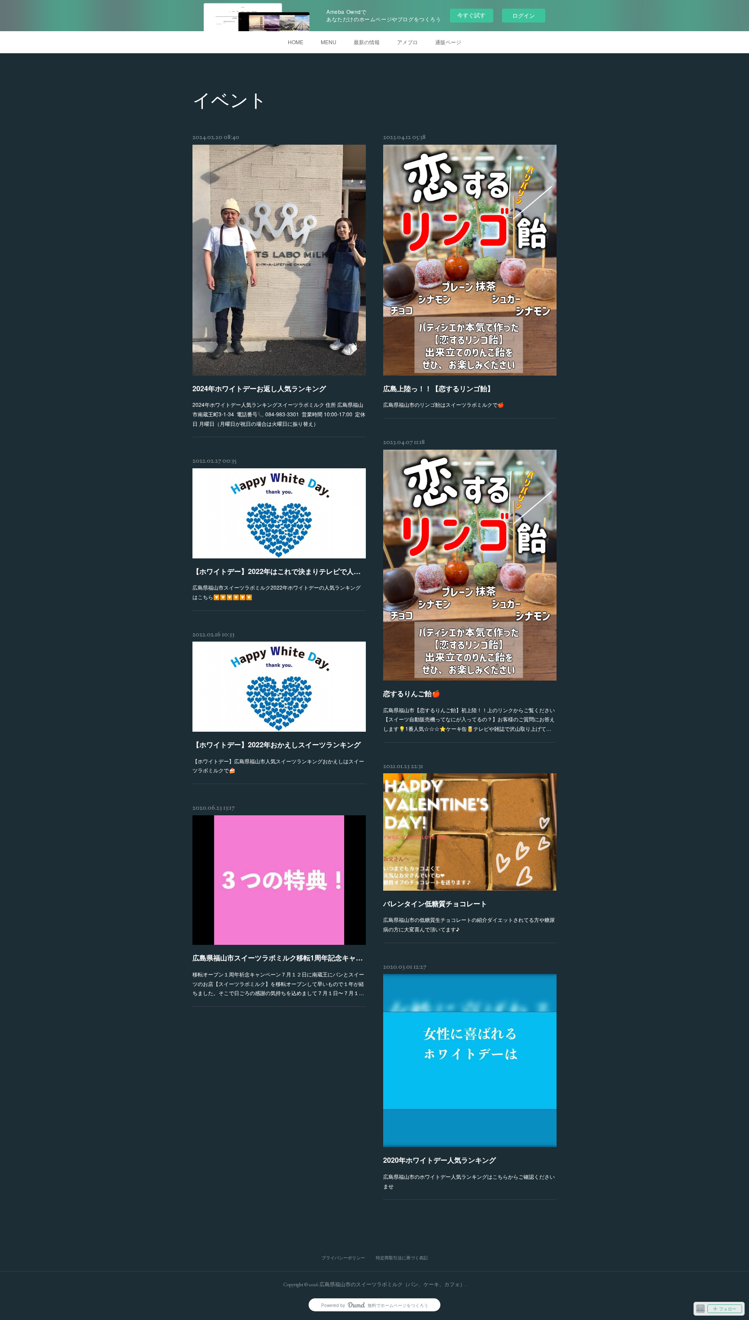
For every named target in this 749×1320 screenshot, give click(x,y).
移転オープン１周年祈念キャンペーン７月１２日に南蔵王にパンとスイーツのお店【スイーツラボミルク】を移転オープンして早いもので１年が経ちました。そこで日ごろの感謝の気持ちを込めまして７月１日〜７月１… (278, 983)
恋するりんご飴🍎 (411, 693)
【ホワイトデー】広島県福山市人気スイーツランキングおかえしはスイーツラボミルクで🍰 (278, 765)
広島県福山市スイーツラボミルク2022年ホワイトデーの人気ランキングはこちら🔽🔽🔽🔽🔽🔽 (276, 592)
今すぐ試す (471, 15)
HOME (295, 41)
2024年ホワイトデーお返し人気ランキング (259, 388)
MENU (328, 41)
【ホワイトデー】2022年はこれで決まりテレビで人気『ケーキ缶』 (279, 571)
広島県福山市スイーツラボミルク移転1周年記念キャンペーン (279, 958)
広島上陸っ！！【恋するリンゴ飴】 (438, 388)
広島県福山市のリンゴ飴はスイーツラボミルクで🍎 (443, 404)
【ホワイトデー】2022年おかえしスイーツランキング (276, 744)
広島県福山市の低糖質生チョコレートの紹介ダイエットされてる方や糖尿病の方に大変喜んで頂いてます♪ (469, 924)
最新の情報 (367, 41)
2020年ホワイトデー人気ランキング (439, 1160)
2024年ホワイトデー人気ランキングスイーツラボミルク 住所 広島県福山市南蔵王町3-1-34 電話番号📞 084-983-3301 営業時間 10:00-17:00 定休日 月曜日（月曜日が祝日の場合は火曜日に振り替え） (278, 414)
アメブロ (407, 41)
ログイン (523, 15)
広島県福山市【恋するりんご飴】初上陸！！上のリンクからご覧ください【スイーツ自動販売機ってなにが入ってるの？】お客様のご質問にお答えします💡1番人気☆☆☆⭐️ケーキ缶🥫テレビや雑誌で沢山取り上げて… (469, 719)
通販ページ (448, 41)
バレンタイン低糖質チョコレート (435, 903)
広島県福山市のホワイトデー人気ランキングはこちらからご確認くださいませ (469, 1181)
